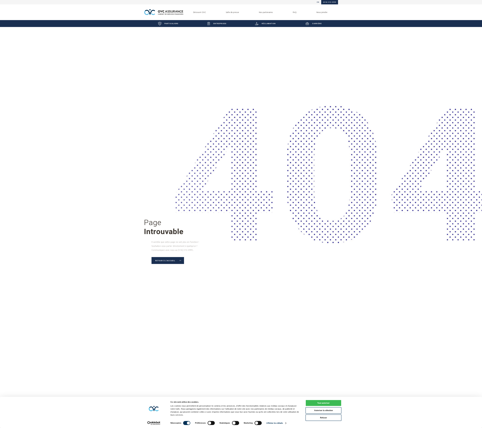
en (318, 2)
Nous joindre (321, 12)
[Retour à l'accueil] (164, 12)
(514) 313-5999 (329, 2)
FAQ (295, 12)
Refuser (323, 418)
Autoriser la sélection (323, 410)
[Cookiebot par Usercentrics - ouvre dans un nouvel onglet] (154, 423)
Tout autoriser (323, 403)
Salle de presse (232, 12)
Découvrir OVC (199, 12)
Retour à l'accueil (165, 261)
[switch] (211, 423)
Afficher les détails (274, 423)
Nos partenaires (266, 12)
